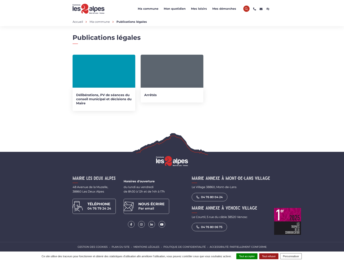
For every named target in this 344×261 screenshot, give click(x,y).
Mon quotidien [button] (175, 8)
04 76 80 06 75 (211, 227)
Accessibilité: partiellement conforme (238, 246)
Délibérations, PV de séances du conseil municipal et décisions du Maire (104, 99)
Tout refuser (269, 256)
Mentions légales (146, 246)
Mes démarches (224, 8)
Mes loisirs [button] (199, 8)
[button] (254, 8)
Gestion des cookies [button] (93, 246)
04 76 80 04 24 (212, 197)
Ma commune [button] (148, 8)
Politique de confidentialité (184, 246)
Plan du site (121, 246)
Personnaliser (291, 256)
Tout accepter (247, 256)
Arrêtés (150, 95)
